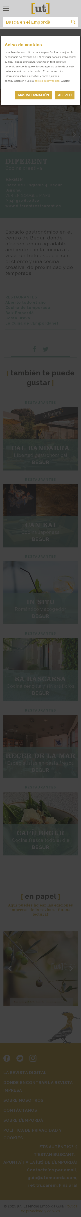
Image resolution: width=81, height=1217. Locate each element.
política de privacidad (47, 80)
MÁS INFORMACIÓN (33, 95)
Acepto (65, 95)
